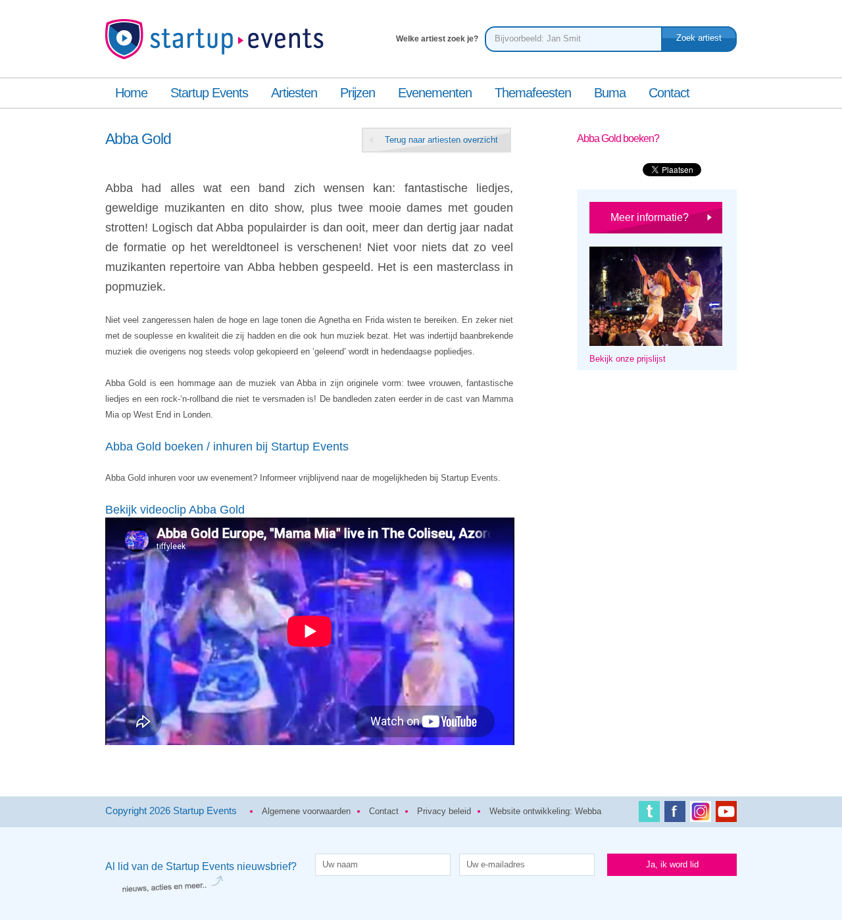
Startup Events (209, 92)
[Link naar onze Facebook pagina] (674, 814)
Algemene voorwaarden (306, 811)
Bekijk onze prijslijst (627, 359)
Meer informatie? (649, 217)
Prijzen (357, 92)
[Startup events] (217, 45)
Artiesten (294, 92)
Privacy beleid (444, 811)
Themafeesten (533, 92)
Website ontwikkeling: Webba (545, 811)
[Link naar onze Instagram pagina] (700, 814)
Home (131, 92)
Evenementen (435, 92)
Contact (669, 92)
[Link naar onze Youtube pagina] (726, 814)
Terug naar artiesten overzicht (441, 140)
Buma (610, 92)
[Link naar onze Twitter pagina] (649, 814)
